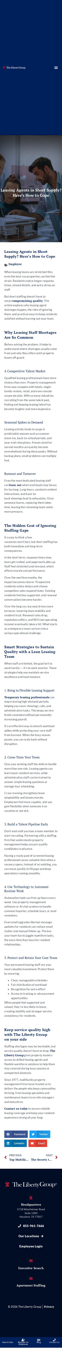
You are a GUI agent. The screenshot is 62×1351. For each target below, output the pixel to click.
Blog (39, 1342)
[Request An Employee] (23, 1340)
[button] (56, 67)
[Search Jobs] (7, 1340)
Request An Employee (23, 1343)
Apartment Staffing (31, 1285)
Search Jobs (7, 1342)
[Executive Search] (31, 1260)
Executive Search (31, 1268)
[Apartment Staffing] (31, 1278)
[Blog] (38, 1340)
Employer (15, 264)
